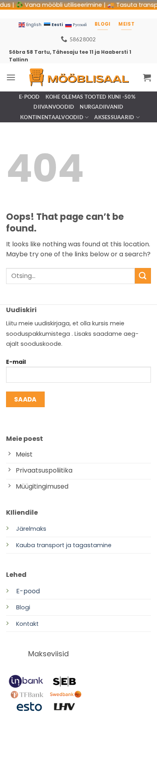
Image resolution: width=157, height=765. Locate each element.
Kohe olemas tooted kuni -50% (90, 96)
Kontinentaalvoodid (51, 117)
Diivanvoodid (53, 106)
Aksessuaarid (114, 117)
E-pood (29, 96)
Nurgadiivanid (101, 106)
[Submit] (143, 276)
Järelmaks (31, 529)
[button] (11, 77)
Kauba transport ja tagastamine (64, 545)
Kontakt (27, 624)
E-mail (16, 362)
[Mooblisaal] (78, 77)
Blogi (23, 607)
